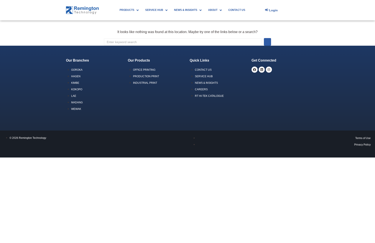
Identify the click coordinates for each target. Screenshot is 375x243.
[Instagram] (269, 70)
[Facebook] (255, 70)
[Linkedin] (262, 70)
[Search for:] (183, 42)
